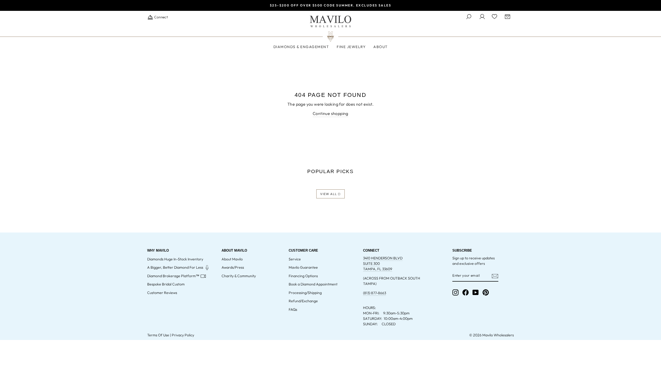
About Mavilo (232, 259)
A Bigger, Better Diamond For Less (175, 267)
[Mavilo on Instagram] (455, 292)
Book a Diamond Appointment (313, 284)
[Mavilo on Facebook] (465, 292)
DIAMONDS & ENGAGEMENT (301, 46)
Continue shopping (330, 113)
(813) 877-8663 (374, 293)
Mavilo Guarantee (303, 267)
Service (295, 259)
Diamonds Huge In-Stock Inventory (175, 259)
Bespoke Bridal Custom (166, 284)
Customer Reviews (162, 292)
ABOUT (380, 46)
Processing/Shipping (305, 292)
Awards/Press (233, 267)
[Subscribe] (495, 276)
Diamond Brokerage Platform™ (173, 276)
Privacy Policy (183, 335)
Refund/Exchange (303, 301)
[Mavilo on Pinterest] (486, 292)
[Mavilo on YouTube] (476, 292)
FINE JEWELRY (351, 46)
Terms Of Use (158, 335)
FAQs (293, 309)
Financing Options (303, 276)
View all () (330, 194)
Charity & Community (239, 276)
